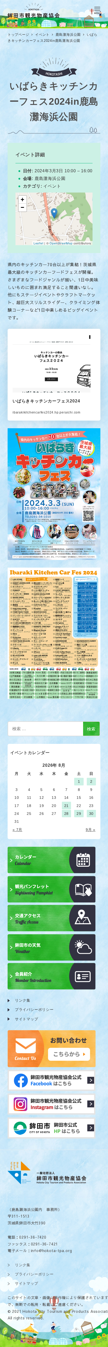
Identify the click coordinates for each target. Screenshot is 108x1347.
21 (66, 806)
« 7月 (17, 830)
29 (79, 813)
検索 (91, 729)
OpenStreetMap (61, 243)
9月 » (90, 830)
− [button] (22, 207)
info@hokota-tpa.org (51, 1250)
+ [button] (22, 199)
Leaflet (39, 243)
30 (91, 813)
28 (66, 813)
